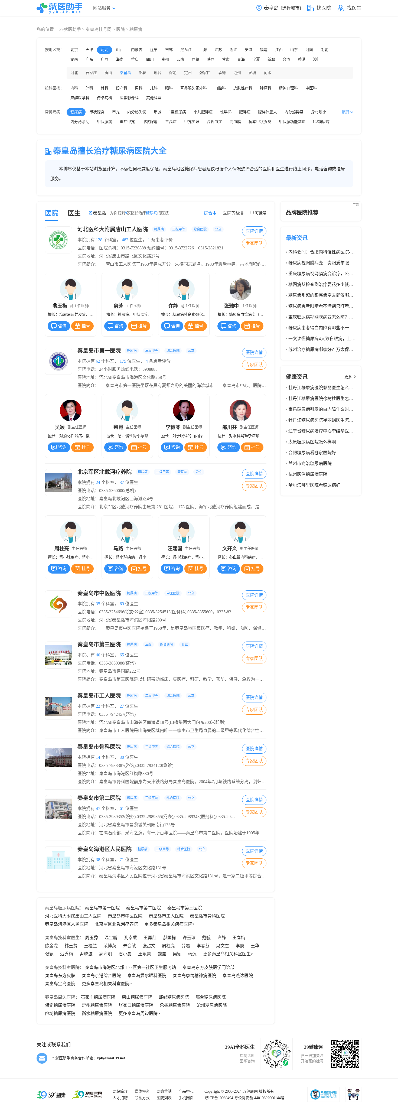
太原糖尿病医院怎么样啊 (312, 442)
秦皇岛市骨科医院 (135, 747)
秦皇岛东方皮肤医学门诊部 (208, 967)
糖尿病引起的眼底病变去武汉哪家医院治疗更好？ (336, 295)
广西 (104, 59)
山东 (294, 50)
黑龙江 (186, 50)
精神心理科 (288, 88)
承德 (222, 73)
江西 (279, 50)
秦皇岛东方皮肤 (60, 975)
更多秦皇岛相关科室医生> (228, 954)
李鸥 (240, 945)
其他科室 (153, 98)
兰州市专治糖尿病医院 (310, 463)
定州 (188, 73)
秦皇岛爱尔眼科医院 (146, 975)
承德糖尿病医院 (175, 1005)
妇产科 (121, 88)
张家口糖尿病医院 (136, 1005)
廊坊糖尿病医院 (60, 1013)
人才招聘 (120, 1098)
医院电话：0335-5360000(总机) (106, 490)
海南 (119, 59)
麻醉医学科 (79, 98)
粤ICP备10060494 (218, 1098)
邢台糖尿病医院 (210, 997)
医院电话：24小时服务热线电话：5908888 (117, 369)
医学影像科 (129, 98)
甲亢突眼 (191, 122)
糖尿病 (76, 112)
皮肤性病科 (242, 88)
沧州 (237, 73)
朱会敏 (129, 945)
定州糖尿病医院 (97, 1005)
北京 (74, 50)
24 (98, 482)
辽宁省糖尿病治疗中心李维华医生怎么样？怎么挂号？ (340, 431)
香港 (301, 59)
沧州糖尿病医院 (212, 1005)
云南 (180, 59)
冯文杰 (222, 945)
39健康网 (250, 1091)
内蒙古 (136, 50)
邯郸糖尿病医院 (174, 997)
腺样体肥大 (267, 112)
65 (122, 655)
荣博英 (109, 945)
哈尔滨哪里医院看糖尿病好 (314, 485)
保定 (173, 73)
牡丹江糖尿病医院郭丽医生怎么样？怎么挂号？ (333, 387)
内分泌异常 (294, 112)
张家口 (205, 73)
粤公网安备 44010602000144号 (259, 1098)
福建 (263, 50)
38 (98, 859)
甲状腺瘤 (150, 122)
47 (98, 808)
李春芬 (203, 945)
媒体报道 (142, 1091)
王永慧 (144, 954)
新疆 (271, 59)
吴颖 (177, 954)
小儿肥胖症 (203, 112)
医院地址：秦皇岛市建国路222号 (108, 671)
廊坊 (252, 73)
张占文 (148, 945)
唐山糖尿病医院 (137, 997)
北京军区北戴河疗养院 (139, 472)
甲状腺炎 (97, 112)
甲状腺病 (104, 122)
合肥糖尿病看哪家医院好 (312, 452)
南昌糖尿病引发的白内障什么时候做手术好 (329, 409)
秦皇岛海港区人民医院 (141, 849)
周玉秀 (91, 937)
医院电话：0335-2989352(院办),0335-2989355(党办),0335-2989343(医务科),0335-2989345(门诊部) (167, 816)
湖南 (74, 59)
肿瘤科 (265, 88)
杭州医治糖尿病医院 (307, 474)
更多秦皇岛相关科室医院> (107, 983)
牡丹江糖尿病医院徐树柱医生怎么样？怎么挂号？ (336, 398)
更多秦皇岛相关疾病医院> (170, 924)
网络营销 (164, 1091)
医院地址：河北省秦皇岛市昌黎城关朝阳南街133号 (126, 824)
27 (122, 706)
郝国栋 (169, 937)
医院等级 (231, 213)
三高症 (171, 122)
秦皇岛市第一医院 (135, 351)
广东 (89, 59)
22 (98, 706)
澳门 (317, 59)
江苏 (218, 50)
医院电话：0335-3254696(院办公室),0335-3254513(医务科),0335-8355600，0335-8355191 (159, 612)
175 (123, 361)
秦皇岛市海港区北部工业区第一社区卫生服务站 (130, 967)
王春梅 (238, 937)
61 (122, 808)
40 (98, 655)
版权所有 (266, 1091)
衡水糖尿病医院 (97, 1013)
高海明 (105, 954)
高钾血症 (214, 122)
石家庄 (91, 73)
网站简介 (120, 1091)
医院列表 (164, 1098)
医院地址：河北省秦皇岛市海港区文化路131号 (121, 867)
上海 (203, 50)
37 (122, 482)
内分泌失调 (136, 112)
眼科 (169, 88)
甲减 (157, 112)
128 (99, 239)
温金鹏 (111, 937)
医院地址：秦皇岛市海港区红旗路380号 (115, 773)
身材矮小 (318, 112)
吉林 (169, 50)
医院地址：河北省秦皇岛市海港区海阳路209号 (121, 620)
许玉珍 (188, 937)
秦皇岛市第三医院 (132, 644)
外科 (89, 88)
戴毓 (206, 937)
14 (98, 757)
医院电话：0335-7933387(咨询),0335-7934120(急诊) (125, 765)
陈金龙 (51, 945)
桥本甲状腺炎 (260, 122)
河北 (104, 50)
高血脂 (235, 122)
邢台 (157, 73)
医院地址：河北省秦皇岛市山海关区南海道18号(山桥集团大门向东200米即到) (151, 722)
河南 (309, 50)
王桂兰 (90, 945)
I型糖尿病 (321, 122)
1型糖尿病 (177, 112)
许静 (221, 937)
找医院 (324, 8)
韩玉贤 (70, 945)
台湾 (286, 59)
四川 (150, 59)
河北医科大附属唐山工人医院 (149, 229)
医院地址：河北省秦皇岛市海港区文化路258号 (121, 377)
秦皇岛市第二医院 (135, 798)
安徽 (248, 50)
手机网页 (186, 1098)
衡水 (267, 73)
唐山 (108, 73)
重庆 (135, 59)
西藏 (195, 59)
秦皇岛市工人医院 (135, 696)
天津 (89, 50)
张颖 (49, 954)
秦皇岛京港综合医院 (101, 975)
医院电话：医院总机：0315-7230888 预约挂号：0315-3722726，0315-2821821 (150, 248)
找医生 (354, 8)
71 (122, 859)
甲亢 (116, 112)
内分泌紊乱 (79, 122)
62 (98, 361)
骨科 (104, 88)
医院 (120, 29)
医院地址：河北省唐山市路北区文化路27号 (118, 256)
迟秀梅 (66, 954)
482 (125, 239)
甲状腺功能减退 (292, 122)
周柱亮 (168, 945)
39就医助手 (70, 29)
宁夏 (256, 59)
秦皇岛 (125, 73)
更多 (348, 377)
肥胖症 (244, 112)
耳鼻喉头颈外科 (193, 88)
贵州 (165, 59)
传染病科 (104, 98)
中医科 (311, 88)
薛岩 (185, 945)
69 (122, 603)
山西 (119, 50)
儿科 (154, 88)
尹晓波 (86, 954)
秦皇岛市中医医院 (135, 593)
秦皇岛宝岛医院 (60, 983)
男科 (138, 88)
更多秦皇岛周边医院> (139, 1013)
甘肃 (226, 59)
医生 (74, 213)
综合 (208, 213)
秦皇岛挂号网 (99, 29)
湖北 (324, 50)
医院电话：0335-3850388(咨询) (106, 663)
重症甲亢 (127, 122)
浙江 (233, 50)
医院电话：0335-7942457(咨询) (106, 714)
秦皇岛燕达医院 (238, 975)
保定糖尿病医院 (60, 1005)
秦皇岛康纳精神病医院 (194, 975)
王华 (255, 945)
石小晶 (125, 954)
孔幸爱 (130, 937)
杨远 (192, 954)
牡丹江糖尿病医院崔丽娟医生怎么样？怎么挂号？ (336, 420)
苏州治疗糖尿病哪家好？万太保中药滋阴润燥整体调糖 (340, 349)
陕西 (210, 59)
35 (98, 603)
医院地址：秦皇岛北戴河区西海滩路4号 (115, 498)
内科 (74, 88)
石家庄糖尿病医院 (98, 997)
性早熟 (225, 112)
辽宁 (154, 50)
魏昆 (162, 954)
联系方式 (142, 1098)
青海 (241, 59)
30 (122, 757)
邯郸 (142, 73)
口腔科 (220, 88)
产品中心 (186, 1091)
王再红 (149, 937)
